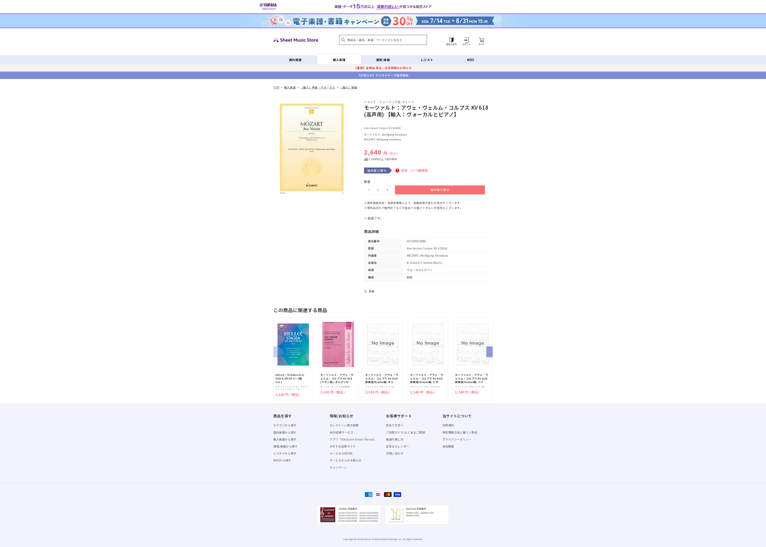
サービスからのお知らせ (346, 460)
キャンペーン (338, 467)
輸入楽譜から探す (285, 439)
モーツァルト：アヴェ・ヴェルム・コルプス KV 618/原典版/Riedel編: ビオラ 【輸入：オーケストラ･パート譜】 (426, 378)
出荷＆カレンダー (397, 446)
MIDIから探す (282, 460)
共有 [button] (371, 291)
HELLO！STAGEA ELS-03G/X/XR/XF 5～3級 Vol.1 (290, 378)
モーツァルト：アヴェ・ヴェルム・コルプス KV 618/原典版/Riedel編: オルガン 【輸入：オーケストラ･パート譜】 (381, 378)
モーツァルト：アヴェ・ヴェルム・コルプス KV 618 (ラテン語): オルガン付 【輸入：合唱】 (336, 378)
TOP (276, 87)
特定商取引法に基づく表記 (459, 432)
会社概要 (448, 446)
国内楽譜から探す (285, 432)
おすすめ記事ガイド (343, 446)
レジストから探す (285, 453)
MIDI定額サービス (341, 432)
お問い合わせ (395, 453)
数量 (367, 181)
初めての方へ (395, 425)
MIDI (470, 60)
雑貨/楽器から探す (285, 446)
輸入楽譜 (339, 60)
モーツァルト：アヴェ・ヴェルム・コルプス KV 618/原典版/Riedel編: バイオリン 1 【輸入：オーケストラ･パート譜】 (471, 378)
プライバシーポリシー (457, 439)
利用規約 (448, 425)
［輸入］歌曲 (348, 87)
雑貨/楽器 (383, 60)
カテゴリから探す (285, 425)
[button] (383, 40)
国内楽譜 (295, 60)
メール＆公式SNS (341, 453)
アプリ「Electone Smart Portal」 (353, 439)
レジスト (427, 60)
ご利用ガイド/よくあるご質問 (405, 432)
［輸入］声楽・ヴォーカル (317, 87)
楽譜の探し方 (395, 439)
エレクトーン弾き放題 (344, 425)
